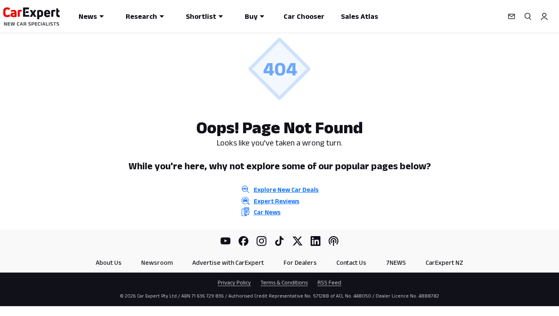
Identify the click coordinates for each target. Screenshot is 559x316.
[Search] (528, 16)
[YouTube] (225, 241)
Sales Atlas (359, 16)
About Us (109, 262)
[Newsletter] (511, 16)
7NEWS (396, 262)
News (88, 16)
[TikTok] (279, 241)
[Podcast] (333, 241)
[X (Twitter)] (297, 241)
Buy (251, 16)
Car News (267, 212)
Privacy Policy (234, 282)
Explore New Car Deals (286, 189)
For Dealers (300, 262)
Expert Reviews (277, 201)
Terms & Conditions (284, 282)
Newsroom (157, 262)
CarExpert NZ (444, 262)
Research (141, 16)
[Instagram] (261, 241)
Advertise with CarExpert (228, 262)
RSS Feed (329, 282)
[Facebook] (243, 241)
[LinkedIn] (315, 241)
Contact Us (351, 262)
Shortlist (201, 16)
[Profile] (544, 16)
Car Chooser (304, 16)
